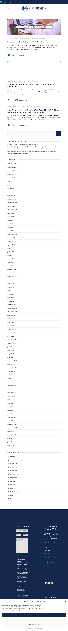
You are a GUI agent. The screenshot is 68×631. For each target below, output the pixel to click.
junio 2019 (10, 350)
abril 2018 (10, 375)
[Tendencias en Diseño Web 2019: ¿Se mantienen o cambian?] (34, 69)
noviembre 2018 (12, 361)
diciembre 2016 (12, 424)
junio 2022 (10, 283)
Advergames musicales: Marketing (17, 153)
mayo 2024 (10, 220)
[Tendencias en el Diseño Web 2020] (34, 27)
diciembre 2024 (12, 199)
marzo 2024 (10, 227)
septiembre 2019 (12, 343)
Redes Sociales (15, 491)
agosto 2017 (11, 396)
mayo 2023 (10, 255)
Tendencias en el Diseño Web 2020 (24, 42)
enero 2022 (10, 301)
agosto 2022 (11, 280)
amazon (12, 456)
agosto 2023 (11, 245)
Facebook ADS (14, 474)
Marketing (13, 481)
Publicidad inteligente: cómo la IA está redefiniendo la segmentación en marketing (32, 147)
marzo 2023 (10, 259)
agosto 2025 (11, 178)
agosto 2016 (11, 438)
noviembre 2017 (12, 385)
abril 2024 (10, 223)
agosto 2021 (11, 315)
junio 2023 (10, 252)
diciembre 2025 (12, 164)
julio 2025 (10, 181)
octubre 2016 (11, 431)
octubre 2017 (11, 389)
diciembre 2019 (12, 339)
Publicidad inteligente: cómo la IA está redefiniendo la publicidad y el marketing (31, 151)
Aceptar (34, 615)
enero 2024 (10, 230)
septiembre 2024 (12, 209)
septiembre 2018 (12, 368)
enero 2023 (10, 266)
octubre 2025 (11, 171)
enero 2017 (10, 420)
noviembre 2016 (12, 427)
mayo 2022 (10, 287)
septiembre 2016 (12, 435)
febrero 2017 (11, 417)
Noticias (42, 39)
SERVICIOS (48, 583)
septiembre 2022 (12, 276)
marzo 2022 (10, 294)
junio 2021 (10, 322)
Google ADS (14, 477)
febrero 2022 (11, 297)
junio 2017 (10, 403)
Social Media (52, 597)
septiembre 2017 (12, 392)
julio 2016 (10, 442)
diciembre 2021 (12, 304)
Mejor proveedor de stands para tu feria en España (22, 144)
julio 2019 (10, 347)
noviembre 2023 (12, 234)
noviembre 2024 (12, 202)
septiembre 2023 (12, 241)
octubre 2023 (11, 238)
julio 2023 (10, 248)
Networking (13, 484)
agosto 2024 (11, 213)
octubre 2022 (11, 273)
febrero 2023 (11, 262)
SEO (11, 495)
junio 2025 (10, 185)
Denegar (34, 620)
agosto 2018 (11, 371)
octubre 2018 (11, 364)
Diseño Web (34, 39)
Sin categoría (38, 106)
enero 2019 (10, 357)
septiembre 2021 (12, 311)
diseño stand (14, 467)
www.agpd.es (19, 591)
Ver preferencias (34, 624)
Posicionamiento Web (50, 595)
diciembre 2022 (12, 269)
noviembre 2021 (12, 308)
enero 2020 (10, 336)
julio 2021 (10, 318)
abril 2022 (10, 290)
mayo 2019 (10, 354)
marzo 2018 (10, 378)
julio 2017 (10, 399)
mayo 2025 (10, 188)
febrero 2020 (11, 332)
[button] (65, 601)
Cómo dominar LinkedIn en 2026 (17, 149)
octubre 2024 (11, 206)
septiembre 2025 (12, 174)
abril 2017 (10, 410)
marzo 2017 (10, 413)
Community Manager (16, 460)
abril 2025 (10, 192)
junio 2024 (10, 216)
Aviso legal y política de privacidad (34, 628)
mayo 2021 (10, 325)
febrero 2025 (11, 195)
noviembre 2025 (12, 167)
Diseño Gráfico (14, 463)
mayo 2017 (10, 406)
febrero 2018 (11, 382)
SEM (45, 597)
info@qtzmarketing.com (7, 2)
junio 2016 (10, 445)
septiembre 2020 (12, 329)
